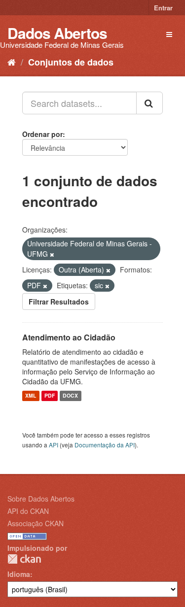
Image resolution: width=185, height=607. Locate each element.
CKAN (24, 559)
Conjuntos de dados (70, 62)
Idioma (18, 574)
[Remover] (52, 254)
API (53, 444)
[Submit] (149, 103)
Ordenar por (42, 134)
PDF (49, 396)
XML (30, 396)
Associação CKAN (35, 523)
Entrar (163, 7)
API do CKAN (28, 511)
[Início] (11, 61)
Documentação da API (104, 444)
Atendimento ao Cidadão (68, 337)
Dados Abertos (57, 32)
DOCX (70, 396)
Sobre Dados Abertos (40, 499)
